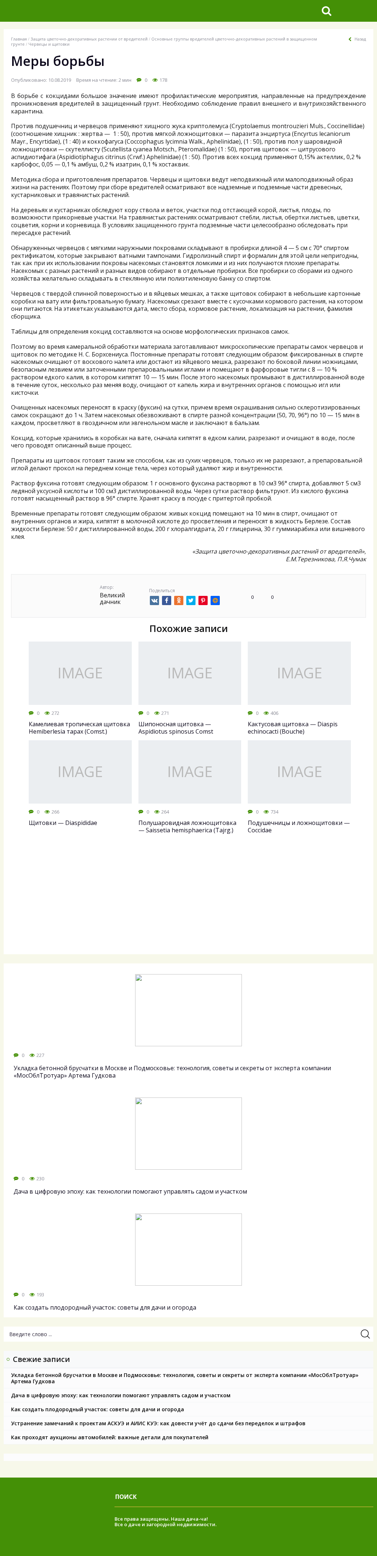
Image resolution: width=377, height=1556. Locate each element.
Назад (360, 39)
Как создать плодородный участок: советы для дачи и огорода (97, 1409)
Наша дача (184, 1518)
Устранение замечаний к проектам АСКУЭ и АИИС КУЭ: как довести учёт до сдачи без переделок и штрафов (158, 1423)
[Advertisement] (188, 900)
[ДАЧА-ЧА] (61, 11)
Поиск (126, 1497)
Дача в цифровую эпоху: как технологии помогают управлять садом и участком (120, 1395)
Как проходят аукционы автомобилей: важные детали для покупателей (109, 1437)
